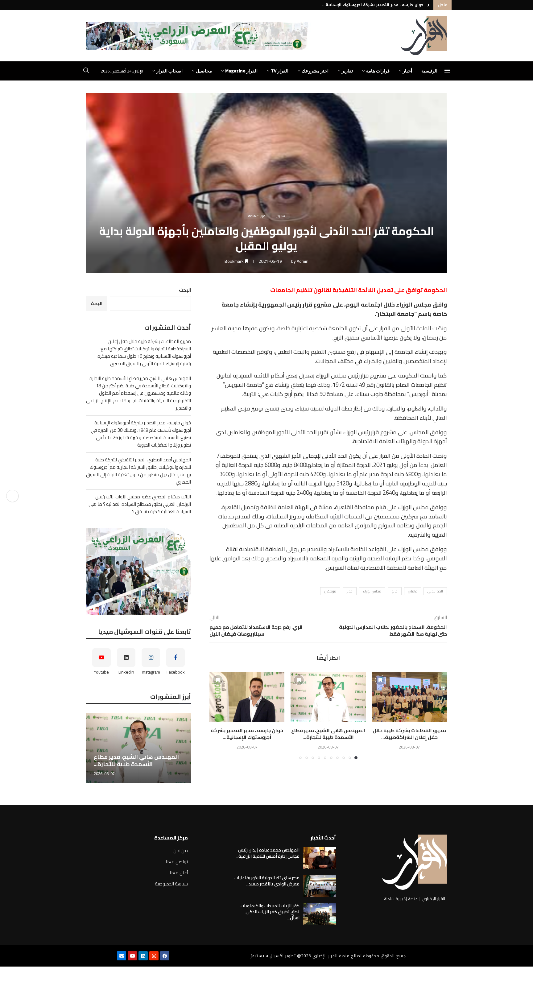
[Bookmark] (380, 680)
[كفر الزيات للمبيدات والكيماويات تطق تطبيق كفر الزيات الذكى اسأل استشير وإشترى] (319, 914)
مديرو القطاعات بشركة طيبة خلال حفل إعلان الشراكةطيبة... (409, 734)
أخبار (407, 71)
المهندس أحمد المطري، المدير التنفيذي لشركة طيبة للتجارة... (367, 5)
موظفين (330, 591)
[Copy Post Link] (12, 496)
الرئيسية (429, 71)
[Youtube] (132, 955)
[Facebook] (164, 955)
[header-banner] (198, 36)
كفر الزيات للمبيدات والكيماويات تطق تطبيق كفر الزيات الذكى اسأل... (270, 912)
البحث (185, 290)
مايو (395, 591)
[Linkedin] (143, 955)
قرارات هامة (378, 71)
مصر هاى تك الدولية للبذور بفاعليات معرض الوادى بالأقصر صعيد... (267, 881)
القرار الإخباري (433, 899)
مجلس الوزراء (372, 591)
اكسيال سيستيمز (266, 956)
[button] (428, 5)
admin (302, 261)
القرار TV (279, 71)
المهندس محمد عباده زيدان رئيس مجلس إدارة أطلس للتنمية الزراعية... (268, 853)
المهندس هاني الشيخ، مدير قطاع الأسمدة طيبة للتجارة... (328, 734)
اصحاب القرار (169, 71)
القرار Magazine (241, 71)
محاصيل (204, 71)
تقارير (347, 71)
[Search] (86, 71)
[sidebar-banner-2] (138, 571)
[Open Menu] (447, 70)
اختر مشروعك (315, 71)
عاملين (412, 591)
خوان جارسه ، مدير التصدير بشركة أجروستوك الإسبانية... (247, 734)
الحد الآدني (435, 591)
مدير (350, 591)
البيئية (336, 516)
